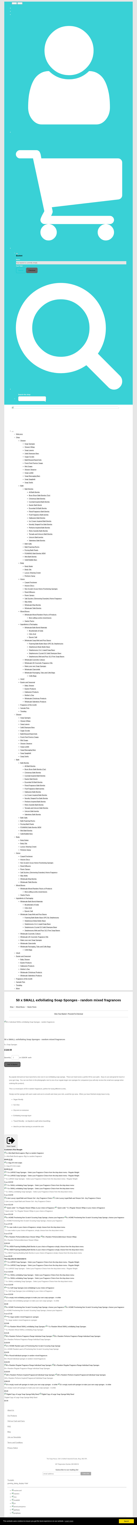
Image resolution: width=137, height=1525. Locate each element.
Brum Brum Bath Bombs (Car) (39, 495)
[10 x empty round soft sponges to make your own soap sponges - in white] (57, 1384)
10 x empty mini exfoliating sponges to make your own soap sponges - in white (31, 1301)
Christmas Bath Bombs (37, 499)
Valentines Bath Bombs (37, 540)
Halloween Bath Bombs (37, 518)
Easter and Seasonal (27, 682)
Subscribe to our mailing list (67, 1470)
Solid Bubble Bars (31, 560)
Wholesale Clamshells (32, 669)
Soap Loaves (29, 450)
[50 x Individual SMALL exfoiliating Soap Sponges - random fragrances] (7, 1028)
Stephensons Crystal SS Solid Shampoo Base (45, 653)
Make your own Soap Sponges (35, 666)
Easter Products (30, 689)
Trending (23, 711)
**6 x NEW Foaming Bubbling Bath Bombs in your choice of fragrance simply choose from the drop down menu (43, 1253)
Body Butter (29, 566)
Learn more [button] (69, 1521)
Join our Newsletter (14, 1437)
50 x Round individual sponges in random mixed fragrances (25, 1359)
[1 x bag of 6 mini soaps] (13, 1163)
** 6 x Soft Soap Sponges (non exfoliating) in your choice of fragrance (28, 1291)
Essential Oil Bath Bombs (38, 508)
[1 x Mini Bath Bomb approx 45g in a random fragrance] (24, 1153)
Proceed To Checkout (75, 1014)
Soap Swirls (29, 482)
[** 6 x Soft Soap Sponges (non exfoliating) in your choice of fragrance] (29, 1288)
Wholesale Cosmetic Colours (35, 660)
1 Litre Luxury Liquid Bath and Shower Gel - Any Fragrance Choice (27, 1201)
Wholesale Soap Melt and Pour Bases (38, 640)
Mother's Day (29, 695)
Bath (22, 486)
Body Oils (28, 569)
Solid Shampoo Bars (32, 453)
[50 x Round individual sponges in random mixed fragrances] (25, 1355)
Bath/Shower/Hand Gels (33, 460)
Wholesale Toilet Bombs (33, 608)
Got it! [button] (126, 1521)
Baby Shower (29, 685)
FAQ (9, 1426)
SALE (22, 679)
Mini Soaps (28, 466)
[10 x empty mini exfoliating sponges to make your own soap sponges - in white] (32, 1297)
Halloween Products (32, 692)
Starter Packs (29, 621)
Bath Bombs (29, 489)
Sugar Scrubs (29, 457)
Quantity (7, 1057)
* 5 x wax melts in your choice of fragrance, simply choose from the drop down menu (33, 1230)
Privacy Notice (12, 1448)
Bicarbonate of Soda (36, 631)
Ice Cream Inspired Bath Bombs (40, 521)
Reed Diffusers (30, 592)
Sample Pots (24, 708)
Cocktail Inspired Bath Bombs (39, 502)
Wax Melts (28, 602)
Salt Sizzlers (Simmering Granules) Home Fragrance (43, 598)
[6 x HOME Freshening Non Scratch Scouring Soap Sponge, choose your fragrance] (64, 1217)
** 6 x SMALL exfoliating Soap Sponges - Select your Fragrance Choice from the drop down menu (38, 1192)
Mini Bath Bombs (31, 557)
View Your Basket (60, 1014)
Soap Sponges (30, 444)
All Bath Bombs (34, 492)
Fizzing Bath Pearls (31, 550)
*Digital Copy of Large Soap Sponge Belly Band (20, 1397)
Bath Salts (28, 544)
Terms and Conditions (15, 1442)
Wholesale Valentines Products (35, 702)
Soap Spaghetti (30, 479)
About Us (10, 1410)
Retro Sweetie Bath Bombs (38, 531)
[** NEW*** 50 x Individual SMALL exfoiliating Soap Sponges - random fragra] (15, 1028)
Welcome (19, 434)
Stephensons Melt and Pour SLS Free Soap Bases (46, 656)
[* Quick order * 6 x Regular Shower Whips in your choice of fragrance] (54, 1208)
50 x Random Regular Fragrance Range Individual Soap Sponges (27, 1368)
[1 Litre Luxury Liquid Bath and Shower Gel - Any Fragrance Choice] (52, 1198)
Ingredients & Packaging (28, 624)
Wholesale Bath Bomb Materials (36, 627)
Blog (9, 1432)
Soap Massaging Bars (32, 476)
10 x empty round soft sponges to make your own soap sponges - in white (30, 1388)
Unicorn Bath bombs (36, 537)
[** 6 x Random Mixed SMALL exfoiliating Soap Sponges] (45, 1326)
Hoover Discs (29, 586)
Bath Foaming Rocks (32, 547)
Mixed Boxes (25, 611)
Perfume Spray (30, 576)
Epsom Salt (33, 637)
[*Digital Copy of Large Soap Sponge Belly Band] (39, 1394)
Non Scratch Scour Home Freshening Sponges (41, 589)
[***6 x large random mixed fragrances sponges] (21, 1317)
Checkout (31, 270)
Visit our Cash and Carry (16, 1421)
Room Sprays (29, 595)
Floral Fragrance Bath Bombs (39, 511)
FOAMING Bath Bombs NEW (35, 553)
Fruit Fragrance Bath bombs (38, 515)
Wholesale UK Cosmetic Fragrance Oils (39, 663)
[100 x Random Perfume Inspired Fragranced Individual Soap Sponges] (55, 1375)
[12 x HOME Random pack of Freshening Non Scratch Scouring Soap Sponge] (32, 1346)
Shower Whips (30, 447)
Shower (23, 441)
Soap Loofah (29, 473)
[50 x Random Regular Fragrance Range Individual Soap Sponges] (51, 1365)
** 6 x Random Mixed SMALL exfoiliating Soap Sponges (23, 1330)
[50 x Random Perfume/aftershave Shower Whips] (40, 1237)
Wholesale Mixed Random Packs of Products (40, 615)
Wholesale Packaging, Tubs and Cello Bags (40, 673)
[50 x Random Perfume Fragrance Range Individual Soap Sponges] (52, 1336)
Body (22, 563)
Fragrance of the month (28, 705)
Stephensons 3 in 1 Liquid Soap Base (42, 650)
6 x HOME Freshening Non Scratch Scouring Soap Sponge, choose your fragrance (33, 1221)
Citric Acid (32, 634)
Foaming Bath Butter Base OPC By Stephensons (46, 644)
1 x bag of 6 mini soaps (12, 1166)
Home (22, 579)
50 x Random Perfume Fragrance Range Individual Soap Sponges (27, 1339)
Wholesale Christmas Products (35, 698)
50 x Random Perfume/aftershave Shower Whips (21, 1240)
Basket (20, 270)
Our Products (12, 1416)
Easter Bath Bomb (35, 505)
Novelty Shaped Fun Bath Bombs (40, 524)
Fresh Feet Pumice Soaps (34, 463)
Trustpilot (10, 1480)
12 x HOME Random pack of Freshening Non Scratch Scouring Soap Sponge (31, 1349)
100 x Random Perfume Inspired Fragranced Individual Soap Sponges (28, 1378)
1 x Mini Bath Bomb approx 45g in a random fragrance (23, 1156)
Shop (18, 437)
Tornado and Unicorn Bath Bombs (40, 534)
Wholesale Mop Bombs (33, 605)
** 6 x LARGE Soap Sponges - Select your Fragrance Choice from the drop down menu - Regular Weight (40, 1179)
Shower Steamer (30, 470)
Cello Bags (32, 676)
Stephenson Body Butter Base (39, 647)
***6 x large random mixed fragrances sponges (20, 1320)
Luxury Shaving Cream (33, 573)
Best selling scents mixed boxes (40, 618)
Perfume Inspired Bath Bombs (39, 528)
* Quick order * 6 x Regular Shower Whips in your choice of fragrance (28, 1211)
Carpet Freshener (31, 582)
